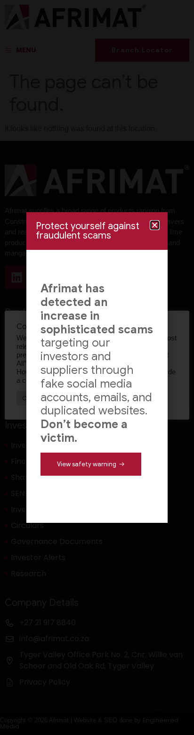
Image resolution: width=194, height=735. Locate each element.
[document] (97, 367)
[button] (154, 225)
